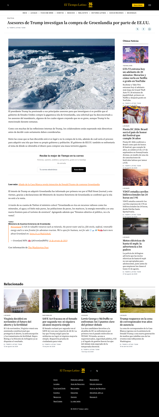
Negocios (71, 13)
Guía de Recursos (116, 13)
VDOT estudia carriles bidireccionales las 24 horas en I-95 (135, 194)
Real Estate (83, 13)
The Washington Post (38, 247)
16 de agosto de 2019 (58, 240)
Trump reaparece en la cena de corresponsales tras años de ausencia (136, 321)
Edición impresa (96, 384)
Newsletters (94, 380)
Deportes (74, 393)
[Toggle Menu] (149, 5)
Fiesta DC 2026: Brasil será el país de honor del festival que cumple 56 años (135, 133)
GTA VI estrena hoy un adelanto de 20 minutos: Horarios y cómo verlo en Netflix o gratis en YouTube (135, 75)
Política (10, 18)
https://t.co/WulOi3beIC (40, 233)
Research (93, 397)
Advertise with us (96, 393)
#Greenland (16, 226)
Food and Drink (47, 13)
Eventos (60, 13)
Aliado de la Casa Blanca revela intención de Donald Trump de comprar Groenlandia (59, 184)
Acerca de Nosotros (98, 388)
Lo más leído (76, 401)
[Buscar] (8, 5)
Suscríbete (138, 5)
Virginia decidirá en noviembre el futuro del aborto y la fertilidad (17, 321)
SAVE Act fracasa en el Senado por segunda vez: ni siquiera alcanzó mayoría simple (60, 321)
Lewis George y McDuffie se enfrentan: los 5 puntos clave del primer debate (98, 321)
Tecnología (127, 65)
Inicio (25, 13)
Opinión (74, 397)
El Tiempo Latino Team (16, 28)
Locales (34, 13)
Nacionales (131, 13)
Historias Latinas (98, 13)
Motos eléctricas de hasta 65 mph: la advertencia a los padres (134, 245)
